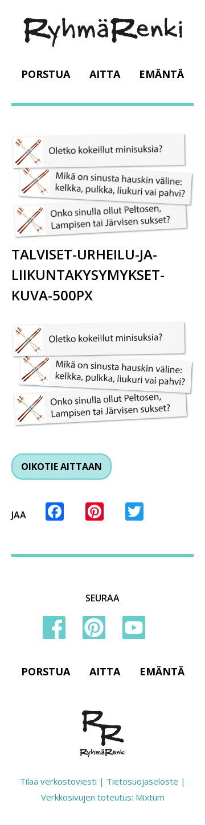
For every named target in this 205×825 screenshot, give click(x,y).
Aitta (104, 74)
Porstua (45, 74)
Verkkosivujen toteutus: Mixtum (103, 797)
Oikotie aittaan (61, 466)
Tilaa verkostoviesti (58, 781)
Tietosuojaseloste (142, 781)
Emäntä (161, 74)
